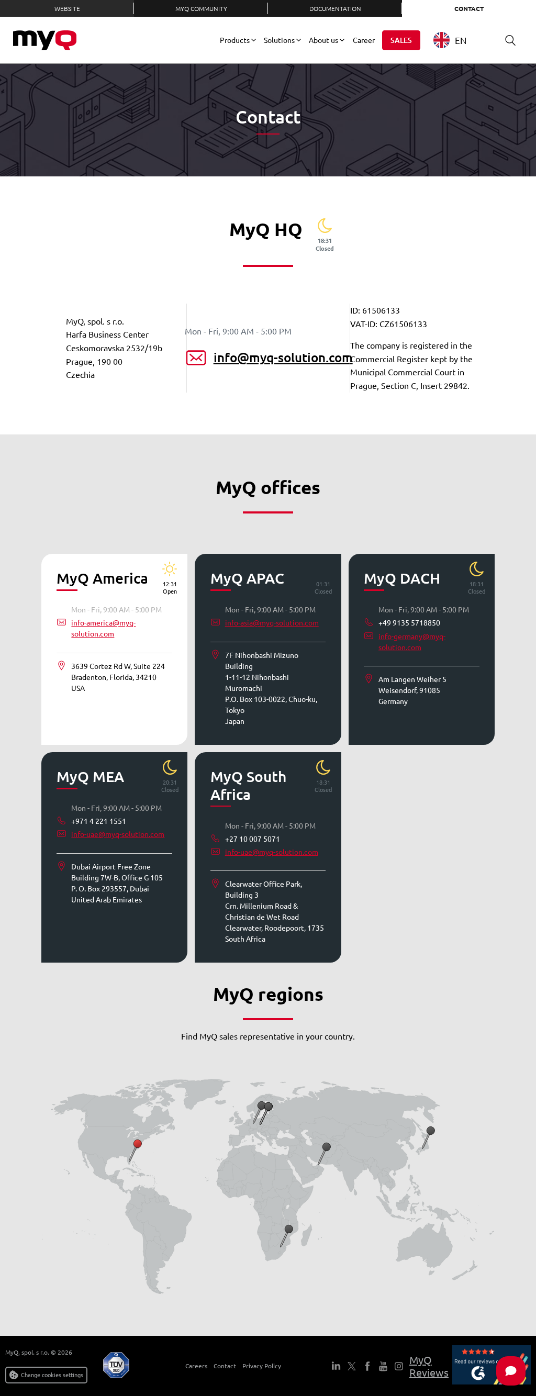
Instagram (399, 1366)
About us (323, 39)
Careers (196, 1365)
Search (510, 40)
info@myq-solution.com (283, 357)
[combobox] (457, 40)
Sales (401, 40)
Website (67, 8)
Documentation (335, 8)
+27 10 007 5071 (252, 838)
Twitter (352, 1366)
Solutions (279, 39)
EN (460, 40)
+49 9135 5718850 (409, 622)
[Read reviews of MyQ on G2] (491, 1366)
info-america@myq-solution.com (103, 628)
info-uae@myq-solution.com (117, 834)
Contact (469, 8)
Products (235, 39)
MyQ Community (201, 8)
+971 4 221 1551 (98, 820)
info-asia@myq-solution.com (272, 622)
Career (364, 39)
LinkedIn (336, 1366)
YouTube (383, 1366)
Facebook (367, 1366)
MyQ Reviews (429, 1366)
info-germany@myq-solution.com (411, 641)
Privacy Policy (261, 1365)
